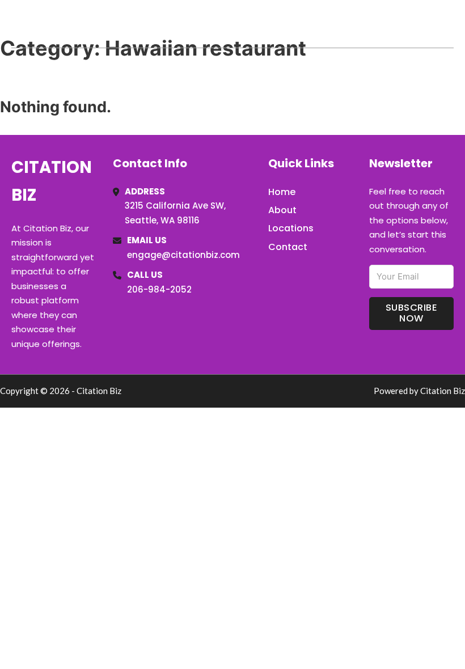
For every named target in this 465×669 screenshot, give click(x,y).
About (282, 210)
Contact (287, 246)
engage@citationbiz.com (183, 255)
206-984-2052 (159, 289)
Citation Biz (71, 23)
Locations (373, 23)
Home (322, 23)
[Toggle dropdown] (450, 24)
